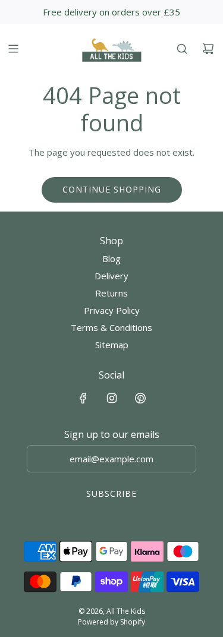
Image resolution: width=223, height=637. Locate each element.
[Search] (182, 49)
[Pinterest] (140, 398)
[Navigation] (13, 49)
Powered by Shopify (111, 622)
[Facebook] (83, 398)
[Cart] (208, 49)
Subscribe (111, 493)
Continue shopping (111, 189)
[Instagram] (112, 398)
